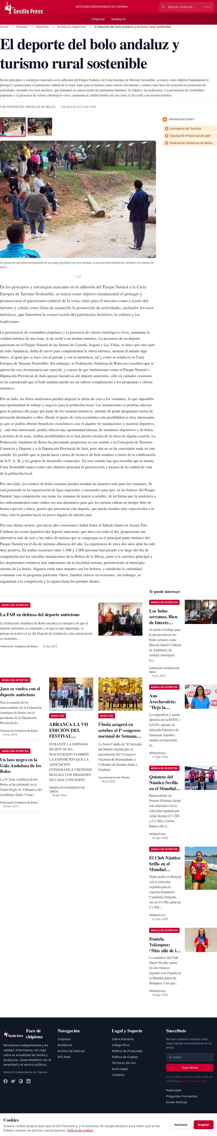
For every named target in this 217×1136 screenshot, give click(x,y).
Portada (21, 27)
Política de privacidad (194, 1081)
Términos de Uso (124, 1063)
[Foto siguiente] (148, 199)
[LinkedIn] (28, 1081)
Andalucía (118, 19)
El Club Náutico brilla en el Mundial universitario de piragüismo (164, 869)
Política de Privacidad (127, 1051)
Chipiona (98, 19)
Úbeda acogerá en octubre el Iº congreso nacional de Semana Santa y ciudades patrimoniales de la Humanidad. (119, 739)
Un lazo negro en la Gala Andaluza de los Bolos (20, 765)
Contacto (118, 1075)
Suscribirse (190, 1067)
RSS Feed (64, 1057)
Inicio (4, 27)
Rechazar (181, 1125)
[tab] (12, 126)
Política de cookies (80, 1130)
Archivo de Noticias (71, 1051)
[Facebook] (5, 1081)
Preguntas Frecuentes (181, 1096)
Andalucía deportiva (71, 27)
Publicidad (173, 1090)
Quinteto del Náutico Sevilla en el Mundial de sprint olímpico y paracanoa (163, 791)
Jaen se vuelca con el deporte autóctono (20, 691)
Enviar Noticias (176, 1102)
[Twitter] (13, 1081)
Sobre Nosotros (123, 1039)
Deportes (42, 27)
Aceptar (203, 1125)
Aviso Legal (120, 1069)
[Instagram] (21, 1081)
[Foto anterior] (7, 199)
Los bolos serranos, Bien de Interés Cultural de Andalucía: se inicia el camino (164, 625)
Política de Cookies (125, 1057)
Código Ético (120, 1045)
